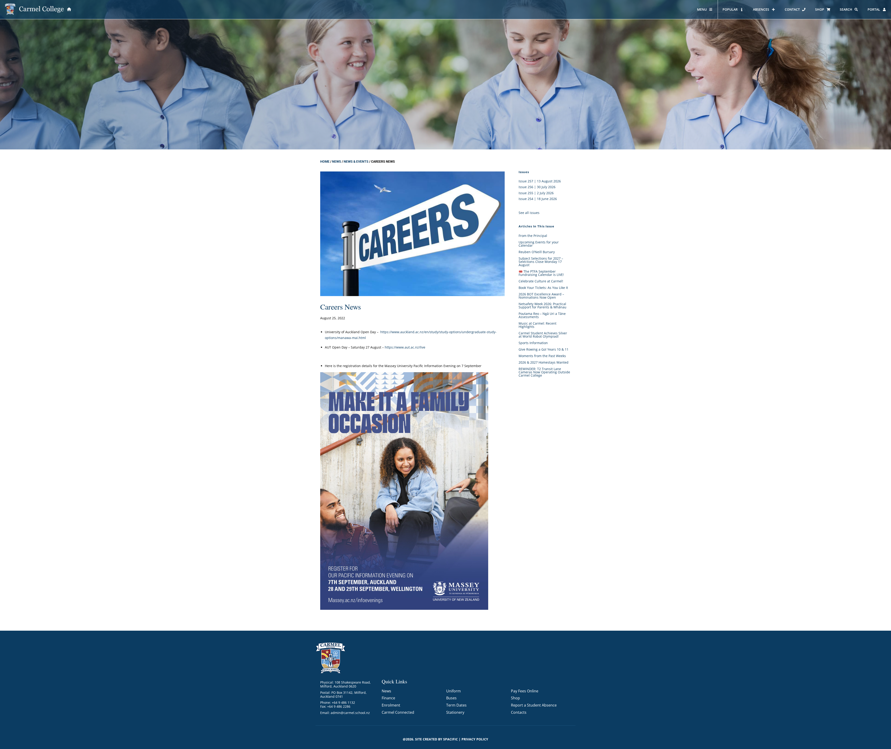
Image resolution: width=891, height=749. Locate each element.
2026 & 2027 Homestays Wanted (543, 362)
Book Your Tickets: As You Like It (543, 287)
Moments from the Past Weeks (542, 356)
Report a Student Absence (534, 705)
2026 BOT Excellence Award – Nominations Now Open (541, 296)
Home (324, 161)
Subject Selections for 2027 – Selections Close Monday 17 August (541, 261)
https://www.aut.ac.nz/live (405, 347)
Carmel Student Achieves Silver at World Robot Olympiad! (543, 335)
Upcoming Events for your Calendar (539, 244)
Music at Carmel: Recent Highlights (537, 325)
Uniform (453, 691)
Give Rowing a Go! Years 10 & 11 (543, 349)
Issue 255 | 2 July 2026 (536, 193)
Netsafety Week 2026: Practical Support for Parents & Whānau (542, 305)
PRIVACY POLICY (475, 739)
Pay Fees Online (524, 691)
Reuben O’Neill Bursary (537, 252)
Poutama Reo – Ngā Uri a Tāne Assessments (542, 315)
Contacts (518, 712)
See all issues (529, 212)
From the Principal (533, 235)
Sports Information (533, 343)
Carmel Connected (398, 712)
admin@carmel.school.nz (350, 712)
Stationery (455, 712)
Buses (451, 698)
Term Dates (456, 705)
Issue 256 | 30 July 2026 (537, 187)
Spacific (450, 739)
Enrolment (391, 705)
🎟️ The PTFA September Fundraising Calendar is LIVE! (541, 273)
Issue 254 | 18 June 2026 (538, 199)
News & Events (356, 161)
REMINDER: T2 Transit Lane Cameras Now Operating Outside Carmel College (544, 372)
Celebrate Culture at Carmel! (541, 281)
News (336, 161)
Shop (515, 698)
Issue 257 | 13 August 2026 (540, 181)
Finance (388, 698)
